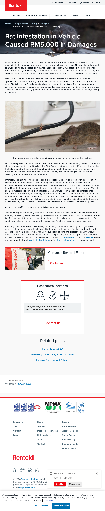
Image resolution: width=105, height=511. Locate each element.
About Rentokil (69, 426)
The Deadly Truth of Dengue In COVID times (52, 354)
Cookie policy (48, 500)
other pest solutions (65, 240)
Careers (65, 422)
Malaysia (44, 23)
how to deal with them (39, 240)
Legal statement (27, 487)
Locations (58, 2)
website (89, 237)
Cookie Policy (68, 435)
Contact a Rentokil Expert (66, 253)
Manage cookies (70, 448)
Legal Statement (70, 430)
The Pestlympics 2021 (52, 349)
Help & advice (21, 23)
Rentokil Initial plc (29, 479)
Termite (41, 426)
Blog (34, 23)
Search (72, 2)
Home (8, 23)
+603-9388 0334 (68, 237)
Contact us (56, 263)
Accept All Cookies (61, 506)
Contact (85, 2)
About (40, 439)
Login (97, 2)
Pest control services (47, 430)
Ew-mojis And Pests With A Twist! (52, 360)
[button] (52, 53)
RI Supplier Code (70, 444)
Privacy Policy (68, 439)
